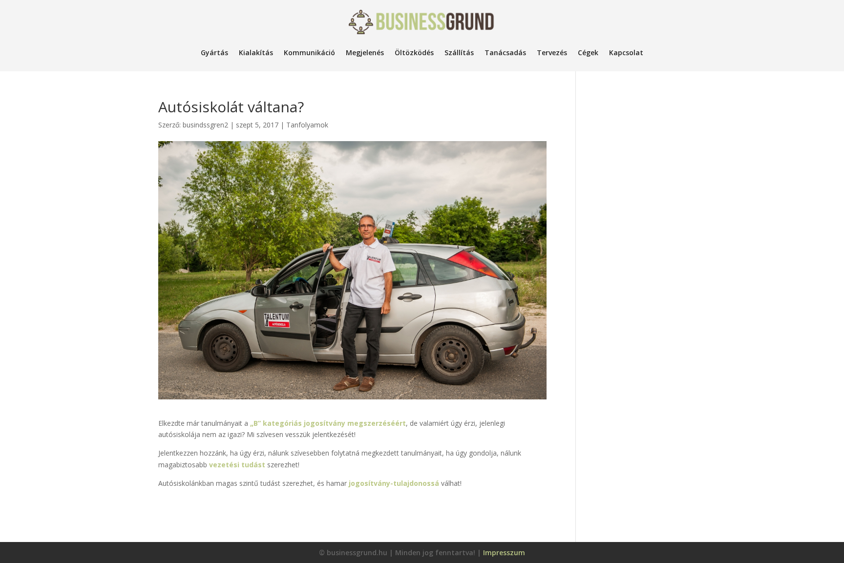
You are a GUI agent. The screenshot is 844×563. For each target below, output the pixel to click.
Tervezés (552, 52)
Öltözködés (414, 52)
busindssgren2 (205, 124)
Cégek (588, 52)
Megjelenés (365, 52)
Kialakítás (256, 52)
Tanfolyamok (307, 124)
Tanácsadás (505, 52)
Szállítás (459, 52)
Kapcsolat (626, 52)
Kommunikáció (309, 52)
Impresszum (504, 552)
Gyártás (214, 52)
